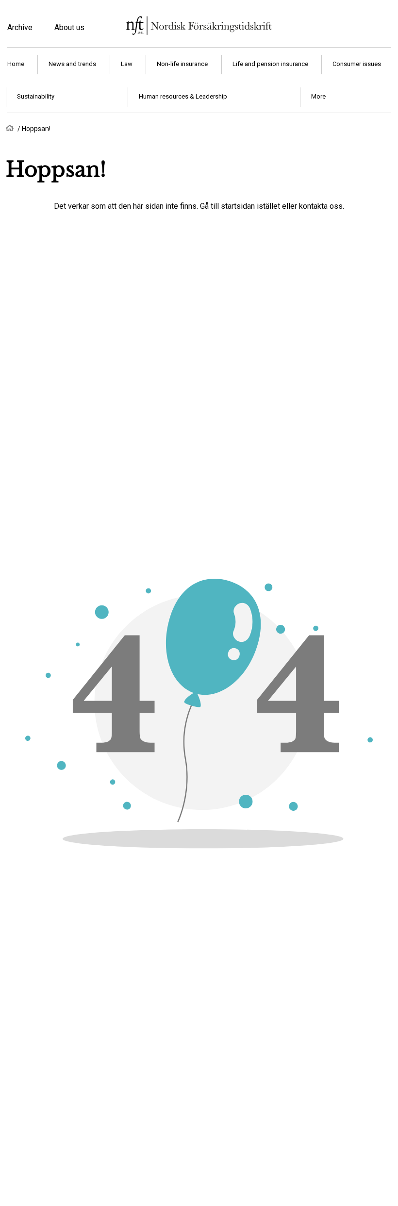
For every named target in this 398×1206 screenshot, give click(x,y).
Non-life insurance (182, 63)
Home (15, 63)
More (318, 96)
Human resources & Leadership (183, 96)
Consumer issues (356, 63)
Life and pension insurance (270, 63)
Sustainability (35, 96)
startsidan (238, 206)
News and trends (72, 63)
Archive (20, 27)
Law (127, 63)
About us (69, 27)
